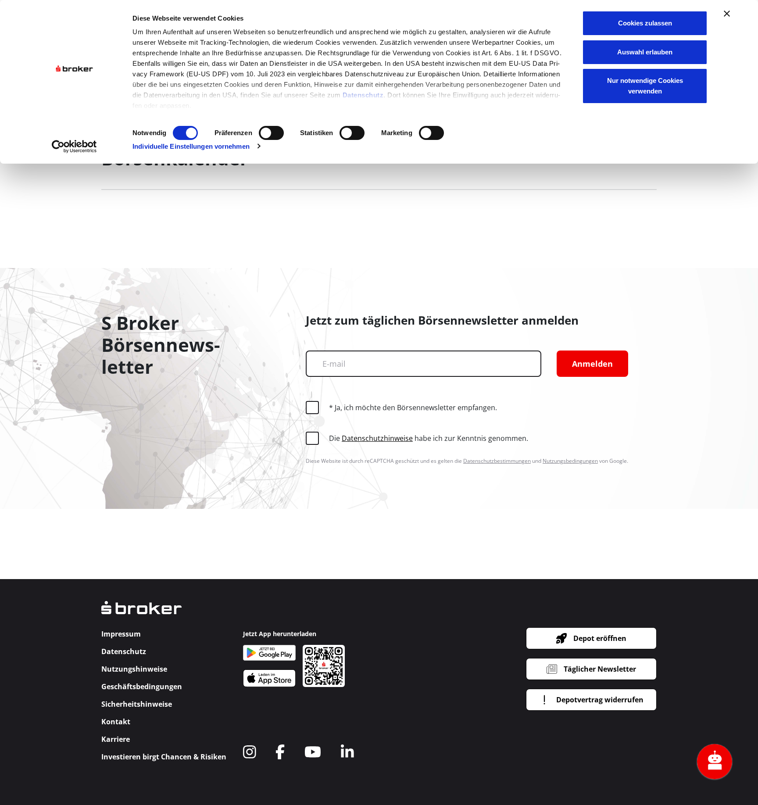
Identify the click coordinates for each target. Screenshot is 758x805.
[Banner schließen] (727, 14)
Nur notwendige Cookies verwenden (645, 86)
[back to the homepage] (141, 614)
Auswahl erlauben (644, 52)
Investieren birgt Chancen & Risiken (163, 757)
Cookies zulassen (645, 23)
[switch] (271, 133)
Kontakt (115, 721)
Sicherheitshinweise (136, 704)
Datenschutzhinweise (377, 438)
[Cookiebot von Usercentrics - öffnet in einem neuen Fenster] (74, 146)
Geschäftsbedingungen (141, 686)
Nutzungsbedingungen (570, 461)
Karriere (115, 739)
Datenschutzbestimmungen (497, 461)
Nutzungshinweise (134, 669)
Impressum (121, 634)
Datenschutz (363, 95)
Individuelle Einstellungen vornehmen (191, 146)
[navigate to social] (249, 751)
